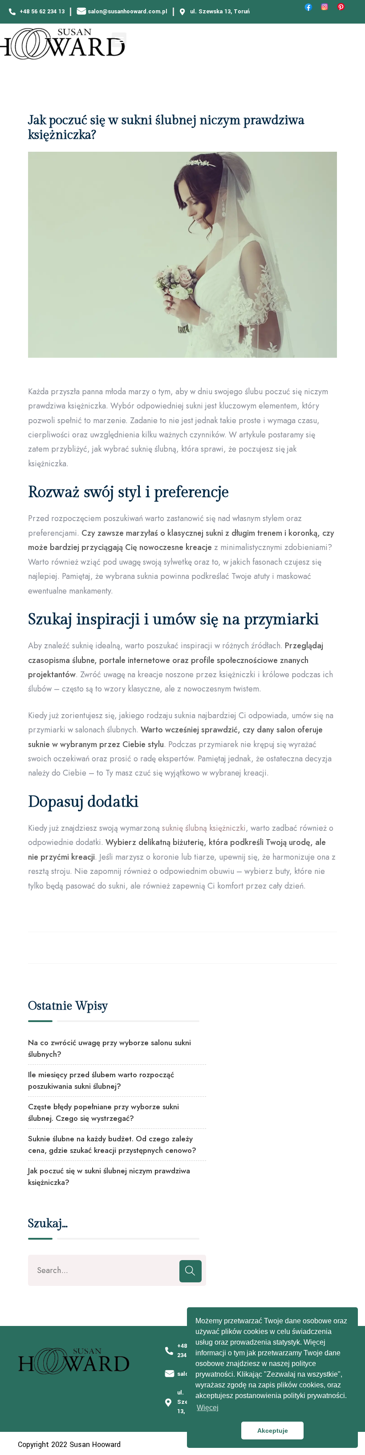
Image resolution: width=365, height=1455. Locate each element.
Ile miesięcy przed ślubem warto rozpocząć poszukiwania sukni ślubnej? (101, 1080)
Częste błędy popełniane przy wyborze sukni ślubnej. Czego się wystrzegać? (103, 1112)
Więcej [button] (208, 1407)
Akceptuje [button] (272, 1430)
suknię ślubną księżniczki (204, 828)
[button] (119, 39)
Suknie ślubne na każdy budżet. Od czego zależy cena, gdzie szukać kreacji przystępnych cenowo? (112, 1144)
